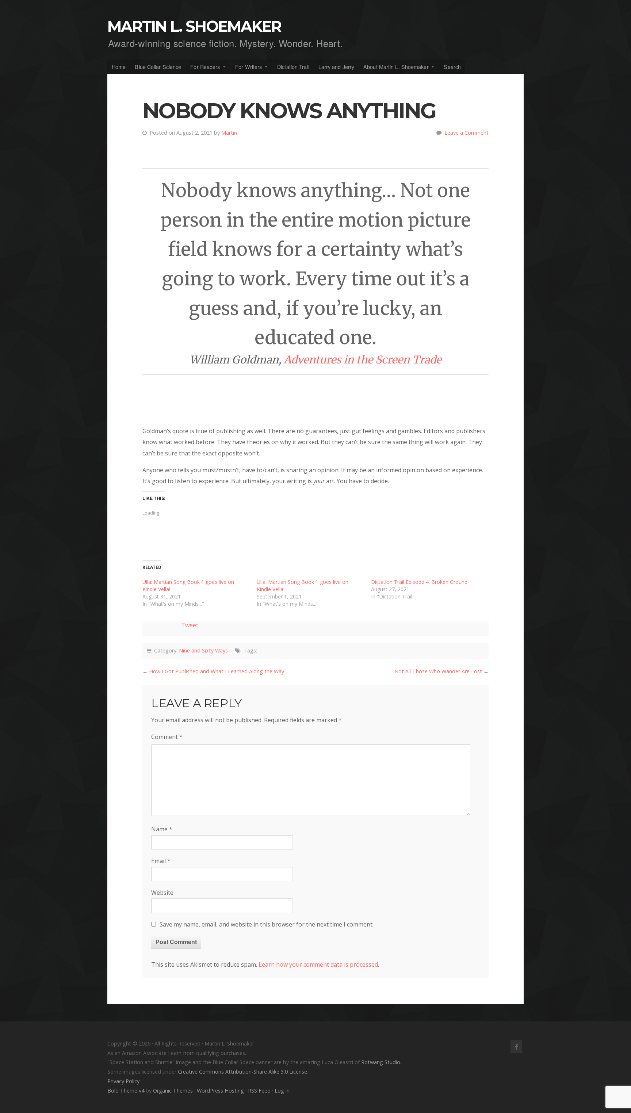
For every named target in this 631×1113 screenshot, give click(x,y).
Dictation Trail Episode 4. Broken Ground (419, 581)
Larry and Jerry (336, 66)
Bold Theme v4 (125, 1090)
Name (161, 829)
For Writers (248, 66)
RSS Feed (259, 1090)
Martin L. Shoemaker (194, 26)
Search (452, 66)
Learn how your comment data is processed (318, 964)
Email (161, 861)
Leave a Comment (466, 132)
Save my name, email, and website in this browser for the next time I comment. (267, 924)
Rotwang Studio (380, 1062)
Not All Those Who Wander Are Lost (438, 671)
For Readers (205, 66)
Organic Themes (173, 1090)
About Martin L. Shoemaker (396, 66)
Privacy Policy (123, 1081)
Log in (282, 1090)
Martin (229, 132)
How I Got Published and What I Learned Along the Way (216, 671)
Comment (167, 737)
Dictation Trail (293, 66)
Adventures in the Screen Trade (362, 359)
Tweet (189, 625)
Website (162, 893)
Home (119, 66)
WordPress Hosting (220, 1090)
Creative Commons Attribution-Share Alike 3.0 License (242, 1071)
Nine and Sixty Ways (203, 650)
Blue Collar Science (158, 66)
